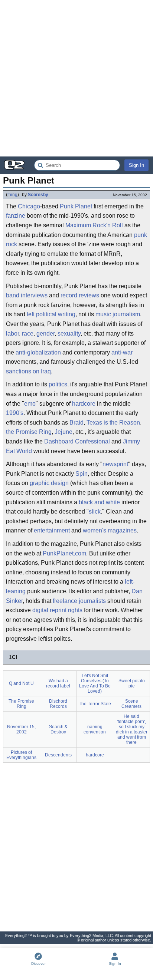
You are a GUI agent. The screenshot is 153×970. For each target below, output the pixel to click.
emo (30, 403)
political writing (55, 314)
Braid (76, 422)
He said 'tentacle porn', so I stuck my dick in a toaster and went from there (131, 729)
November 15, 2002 (21, 729)
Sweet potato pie (131, 683)
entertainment (52, 530)
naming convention (95, 729)
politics (58, 384)
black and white (99, 502)
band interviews (27, 295)
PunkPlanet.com (64, 553)
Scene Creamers (131, 704)
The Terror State (95, 703)
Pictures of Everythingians (21, 755)
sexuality (69, 333)
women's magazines (110, 530)
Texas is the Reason (113, 422)
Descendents (58, 755)
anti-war (122, 352)
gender (45, 333)
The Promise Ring (21, 704)
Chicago (29, 206)
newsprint (115, 464)
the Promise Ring (29, 432)
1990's (14, 413)
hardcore (83, 403)
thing (12, 194)
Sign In (136, 165)
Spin (81, 474)
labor (12, 333)
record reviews (80, 295)
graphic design (49, 483)
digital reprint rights (57, 610)
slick (95, 511)
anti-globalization (38, 352)
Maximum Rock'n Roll (94, 225)
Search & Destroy (58, 729)
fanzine (15, 215)
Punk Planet (76, 206)
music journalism (117, 314)
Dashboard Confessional (77, 441)
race (27, 333)
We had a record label (58, 683)
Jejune (63, 432)
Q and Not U (21, 683)
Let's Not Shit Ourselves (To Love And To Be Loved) (95, 683)
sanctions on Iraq (28, 371)
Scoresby (38, 194)
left (31, 314)
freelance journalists (79, 601)
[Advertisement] (76, 78)
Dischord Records (58, 704)
